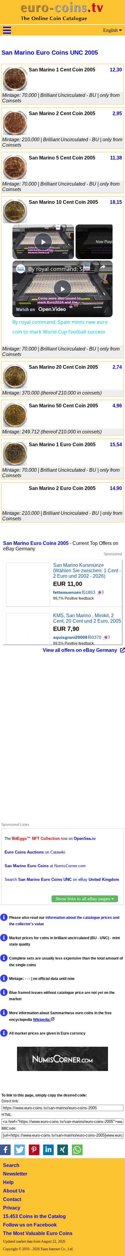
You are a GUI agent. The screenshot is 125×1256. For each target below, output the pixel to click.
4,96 (117, 405)
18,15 (116, 202)
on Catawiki (35, 852)
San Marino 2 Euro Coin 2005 (62, 488)
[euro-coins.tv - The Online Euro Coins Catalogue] (62, 22)
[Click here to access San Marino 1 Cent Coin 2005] (15, 89)
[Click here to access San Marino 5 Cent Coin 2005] (15, 177)
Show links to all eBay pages (83, 898)
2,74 (117, 367)
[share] (102, 266)
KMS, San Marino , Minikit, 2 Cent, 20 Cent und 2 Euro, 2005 (87, 618)
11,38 (116, 157)
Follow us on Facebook (30, 1224)
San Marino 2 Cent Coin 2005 (62, 113)
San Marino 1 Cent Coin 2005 (62, 69)
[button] (5, 1150)
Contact (12, 1199)
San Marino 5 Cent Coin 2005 (62, 157)
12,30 (116, 69)
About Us (14, 1190)
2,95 (117, 113)
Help (8, 1182)
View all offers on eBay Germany (80, 650)
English (111, 30)
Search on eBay (62, 879)
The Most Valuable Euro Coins (38, 1233)
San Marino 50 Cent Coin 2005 (63, 405)
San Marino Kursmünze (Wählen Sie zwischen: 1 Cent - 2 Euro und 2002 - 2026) (87, 571)
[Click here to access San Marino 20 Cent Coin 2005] (15, 386)
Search (11, 1165)
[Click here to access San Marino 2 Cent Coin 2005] (15, 133)
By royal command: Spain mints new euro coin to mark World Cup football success (62, 268)
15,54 (116, 444)
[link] (20, 268)
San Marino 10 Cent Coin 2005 (63, 202)
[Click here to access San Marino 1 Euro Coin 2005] (15, 464)
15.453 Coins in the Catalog (34, 1216)
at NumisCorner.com (45, 866)
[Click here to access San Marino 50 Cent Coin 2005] (15, 425)
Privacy (11, 1207)
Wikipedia (42, 1020)
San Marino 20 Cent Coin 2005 (63, 367)
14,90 (116, 488)
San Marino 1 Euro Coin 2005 (62, 444)
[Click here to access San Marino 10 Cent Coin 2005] (15, 221)
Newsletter (15, 1173)
